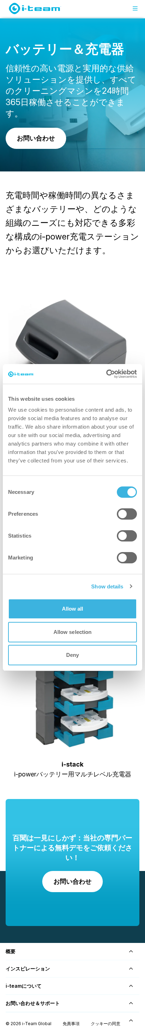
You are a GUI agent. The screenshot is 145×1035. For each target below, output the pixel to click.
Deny (72, 655)
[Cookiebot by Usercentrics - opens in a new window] (106, 374)
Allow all (72, 609)
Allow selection (72, 632)
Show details (107, 586)
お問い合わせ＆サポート (33, 1003)
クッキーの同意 (105, 1023)
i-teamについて (24, 986)
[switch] (127, 514)
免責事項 (71, 1023)
